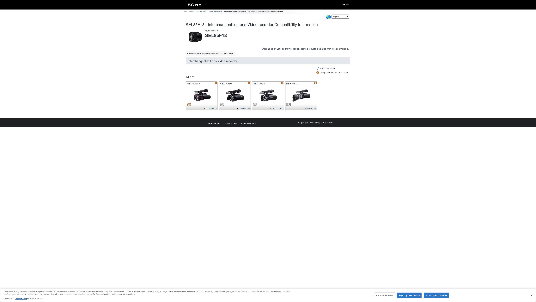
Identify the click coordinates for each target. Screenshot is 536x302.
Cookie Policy (248, 123)
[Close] (531, 295)
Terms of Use (214, 123)
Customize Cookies (384, 295)
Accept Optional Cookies (436, 295)
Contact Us (231, 123)
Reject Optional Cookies (409, 295)
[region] (268, 295)
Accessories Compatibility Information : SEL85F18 (203, 11)
